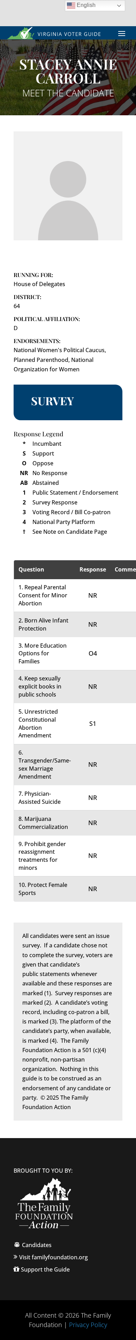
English (85, 5)
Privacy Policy (88, 1324)
